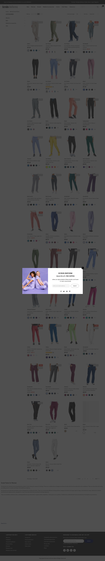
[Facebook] (61, 291)
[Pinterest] (70, 291)
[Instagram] (67, 291)
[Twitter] (64, 291)
